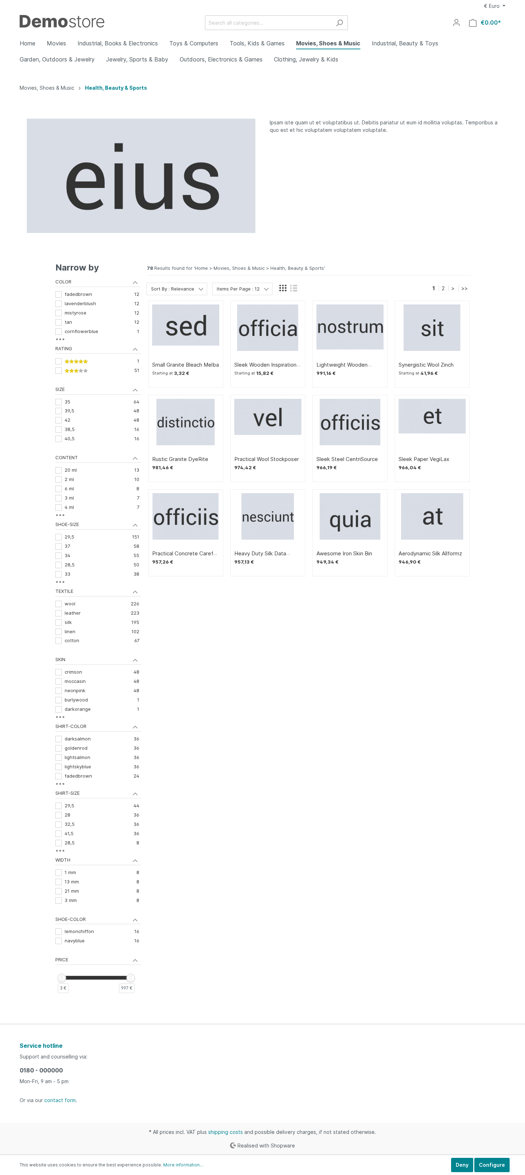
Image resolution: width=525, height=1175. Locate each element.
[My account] (456, 22)
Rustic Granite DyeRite (180, 459)
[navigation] (98, 635)
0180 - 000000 (41, 1070)
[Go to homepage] (62, 21)
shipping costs (225, 1132)
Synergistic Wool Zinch (426, 365)
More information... (183, 1164)
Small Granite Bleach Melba (185, 365)
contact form (60, 1100)
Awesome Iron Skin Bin (344, 553)
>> (464, 288)
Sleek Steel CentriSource (347, 459)
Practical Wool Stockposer (266, 459)
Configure (492, 1165)
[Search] (339, 22)
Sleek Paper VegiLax (424, 459)
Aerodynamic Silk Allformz (430, 553)
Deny (462, 1165)
